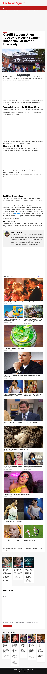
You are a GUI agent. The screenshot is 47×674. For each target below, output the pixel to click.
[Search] (43, 8)
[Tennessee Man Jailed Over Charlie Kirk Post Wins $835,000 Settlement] (23, 638)
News (8, 566)
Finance (19, 565)
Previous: (12, 549)
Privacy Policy (30, 669)
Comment (5, 596)
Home (3, 10)
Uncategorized (31, 641)
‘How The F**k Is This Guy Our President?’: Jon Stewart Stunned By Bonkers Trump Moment (32, 649)
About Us (19, 669)
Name (4, 612)
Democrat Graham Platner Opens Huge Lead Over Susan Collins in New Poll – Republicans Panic (6, 649)
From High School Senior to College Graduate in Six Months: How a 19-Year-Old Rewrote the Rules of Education (7, 575)
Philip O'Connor (6, 655)
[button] (3, 7)
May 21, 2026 (15, 663)
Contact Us (24, 669)
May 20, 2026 (23, 655)
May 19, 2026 (32, 657)
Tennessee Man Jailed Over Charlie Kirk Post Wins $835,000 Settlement (23, 648)
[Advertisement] (23, 22)
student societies (31, 99)
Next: (35, 549)
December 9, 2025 (17, 577)
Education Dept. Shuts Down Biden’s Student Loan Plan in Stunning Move (18, 572)
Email (25, 612)
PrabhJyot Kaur (17, 576)
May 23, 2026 (6, 656)
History (30, 566)
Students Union (17, 213)
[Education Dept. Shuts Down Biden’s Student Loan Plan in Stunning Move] (18, 562)
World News (23, 641)
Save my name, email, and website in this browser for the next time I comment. (21, 622)
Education (5, 32)
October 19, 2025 (28, 581)
